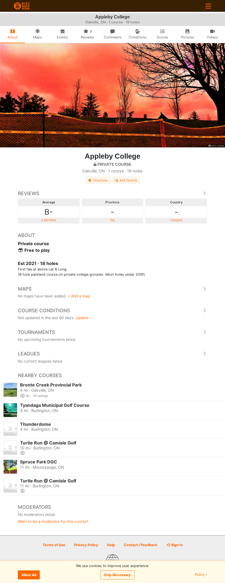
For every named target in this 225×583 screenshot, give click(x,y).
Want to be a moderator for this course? (53, 521)
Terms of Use (54, 545)
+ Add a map (79, 296)
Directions (100, 180)
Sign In (176, 545)
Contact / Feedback (140, 545)
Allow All (28, 575)
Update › (83, 318)
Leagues (29, 354)
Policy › (201, 575)
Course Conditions (44, 310)
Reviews (28, 193)
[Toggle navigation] (208, 5)
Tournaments (36, 332)
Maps (25, 289)
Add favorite (128, 180)
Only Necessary (117, 575)
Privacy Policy (86, 545)
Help (111, 545)
